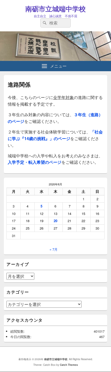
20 (55, 220)
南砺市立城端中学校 (55, 8)
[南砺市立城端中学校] (55, 59)
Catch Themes (69, 365)
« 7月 (54, 249)
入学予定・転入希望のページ (34, 162)
